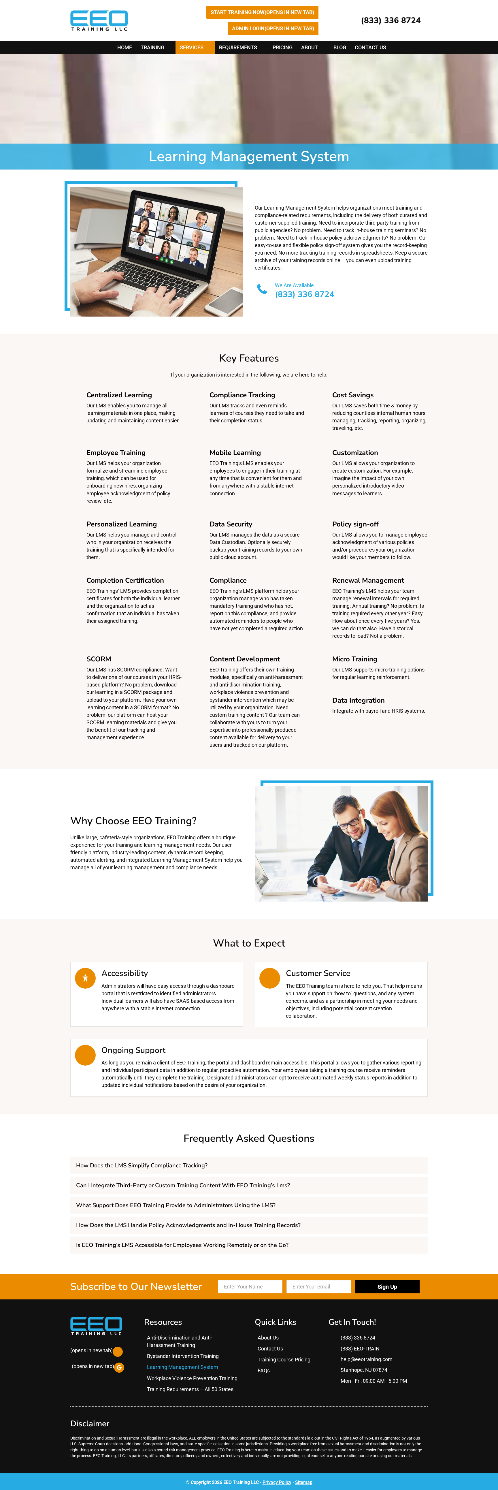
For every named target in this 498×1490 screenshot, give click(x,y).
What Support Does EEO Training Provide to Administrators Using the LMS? (176, 1205)
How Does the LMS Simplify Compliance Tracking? (141, 1165)
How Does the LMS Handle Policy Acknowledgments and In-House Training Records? (188, 1225)
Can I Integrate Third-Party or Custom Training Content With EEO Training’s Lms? (183, 1185)
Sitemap (303, 1482)
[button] (249, 1165)
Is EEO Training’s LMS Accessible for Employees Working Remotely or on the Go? (182, 1245)
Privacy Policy (277, 1482)
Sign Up (387, 1286)
